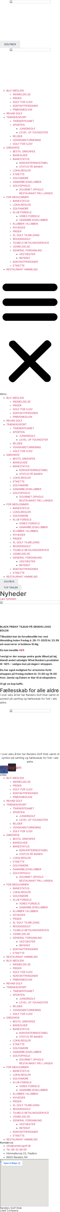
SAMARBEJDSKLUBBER (27, 181)
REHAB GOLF (14, 113)
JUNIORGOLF (27, 128)
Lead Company (9, 1210)
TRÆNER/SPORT (16, 117)
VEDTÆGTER (27, 254)
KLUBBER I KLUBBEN (25, 223)
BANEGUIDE (20, 155)
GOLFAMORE (20, 178)
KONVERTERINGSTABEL (33, 162)
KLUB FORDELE (22, 212)
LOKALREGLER (22, 170)
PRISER (17, 98)
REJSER (17, 136)
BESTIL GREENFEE (24, 151)
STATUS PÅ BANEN (31, 166)
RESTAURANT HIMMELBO (22, 269)
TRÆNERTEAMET (23, 121)
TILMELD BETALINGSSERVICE (31, 242)
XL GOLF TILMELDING (26, 235)
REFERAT (24, 258)
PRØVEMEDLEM (22, 109)
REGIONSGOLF (22, 238)
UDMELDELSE (21, 246)
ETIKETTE (19, 174)
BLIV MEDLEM (15, 90)
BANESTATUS (21, 159)
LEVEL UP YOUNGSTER (33, 132)
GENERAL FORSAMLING (27, 250)
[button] (30, 333)
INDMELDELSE (22, 94)
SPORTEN (19, 124)
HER (21, 650)
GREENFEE (13, 147)
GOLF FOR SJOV (23, 102)
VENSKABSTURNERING (27, 140)
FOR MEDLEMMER (17, 197)
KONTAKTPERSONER (25, 105)
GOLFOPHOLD (21, 185)
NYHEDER (19, 227)
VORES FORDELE (29, 216)
